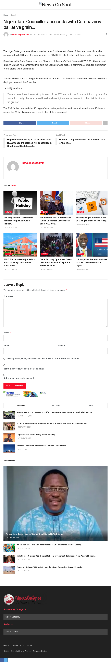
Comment (9, 296)
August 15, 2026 (47, 269)
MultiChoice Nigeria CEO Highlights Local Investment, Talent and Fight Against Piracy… (56, 556)
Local (13, 15)
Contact (29, 646)
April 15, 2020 (39, 34)
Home (5, 15)
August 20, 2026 (47, 227)
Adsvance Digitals (40, 651)
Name (7, 332)
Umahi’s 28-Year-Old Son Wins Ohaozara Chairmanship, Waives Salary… (49, 545)
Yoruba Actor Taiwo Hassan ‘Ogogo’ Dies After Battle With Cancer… (35, 534)
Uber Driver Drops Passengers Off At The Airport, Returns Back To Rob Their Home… (54, 412)
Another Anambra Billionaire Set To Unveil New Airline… (42, 446)
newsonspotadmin (20, 34)
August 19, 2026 (83, 224)
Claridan (28, 651)
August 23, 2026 (13, 537)
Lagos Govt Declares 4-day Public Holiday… (36, 434)
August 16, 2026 (11, 269)
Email (7, 345)
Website (61, 345)
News (56, 34)
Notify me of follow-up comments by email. (24, 369)
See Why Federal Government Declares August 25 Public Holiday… (18, 220)
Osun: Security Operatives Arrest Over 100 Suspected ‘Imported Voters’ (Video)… (56, 262)
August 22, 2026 (11, 227)
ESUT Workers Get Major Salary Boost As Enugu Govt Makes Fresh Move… (19, 262)
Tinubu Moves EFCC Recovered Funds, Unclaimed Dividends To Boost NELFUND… (55, 220)
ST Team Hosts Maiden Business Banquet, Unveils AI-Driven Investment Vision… (52, 423)
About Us (17, 646)
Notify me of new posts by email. (18, 378)
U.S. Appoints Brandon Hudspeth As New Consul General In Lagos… (92, 262)
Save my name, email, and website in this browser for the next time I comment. (43, 358)
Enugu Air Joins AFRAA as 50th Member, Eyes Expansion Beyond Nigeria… (49, 567)
